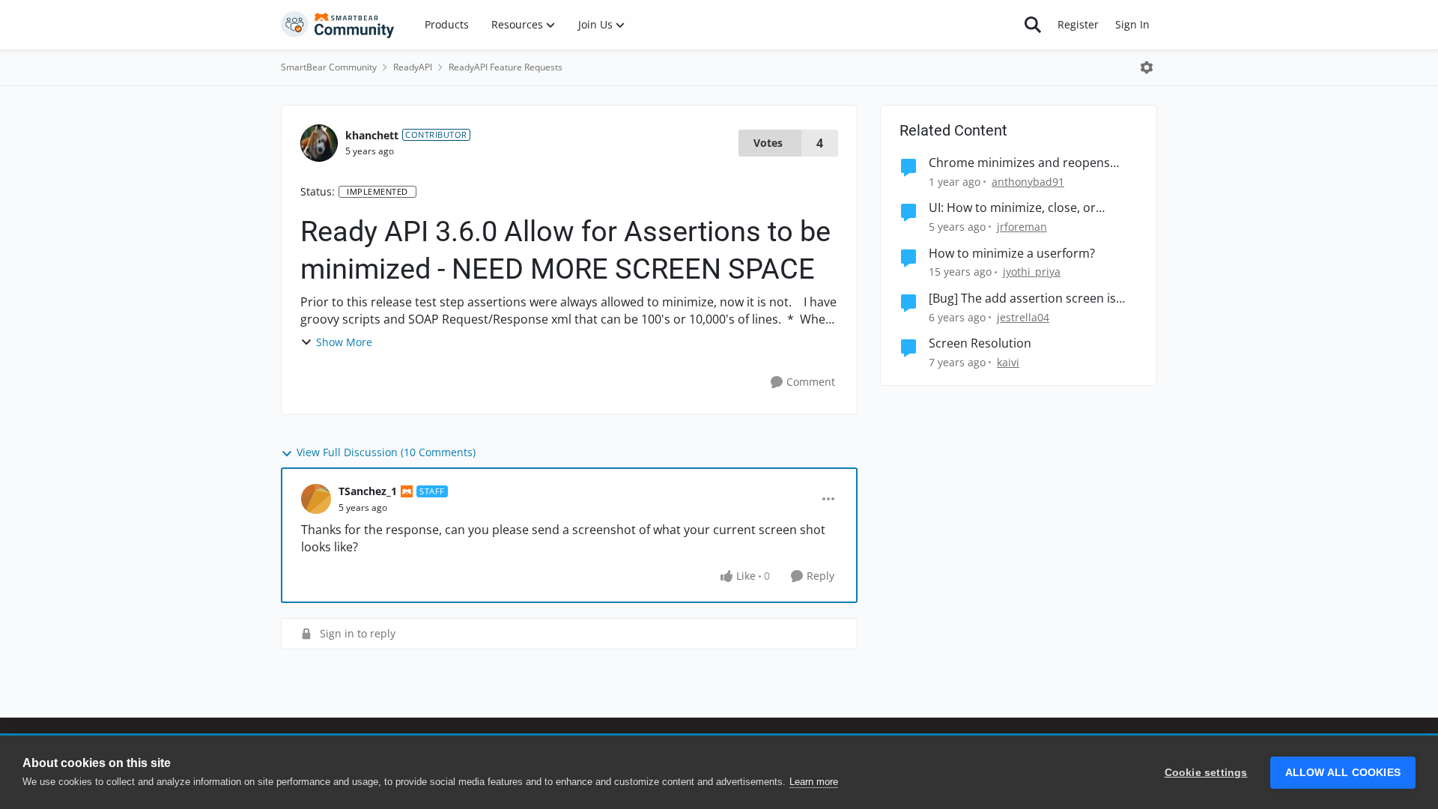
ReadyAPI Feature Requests (505, 67)
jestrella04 (1023, 317)
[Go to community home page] (338, 24)
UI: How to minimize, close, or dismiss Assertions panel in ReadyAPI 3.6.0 (1033, 208)
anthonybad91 (1028, 182)
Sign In (1132, 24)
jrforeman (1022, 226)
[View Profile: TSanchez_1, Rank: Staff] (316, 499)
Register (1078, 24)
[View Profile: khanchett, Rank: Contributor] (319, 143)
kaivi (1008, 362)
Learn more (813, 781)
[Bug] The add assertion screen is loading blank (1022, 298)
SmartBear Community (329, 67)
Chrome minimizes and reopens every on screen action (1019, 163)
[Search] (1033, 25)
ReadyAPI (412, 67)
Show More (344, 342)
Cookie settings (1206, 772)
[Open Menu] (1146, 67)
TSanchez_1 (368, 491)
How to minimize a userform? (1012, 253)
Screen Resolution (980, 343)
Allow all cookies (1343, 772)
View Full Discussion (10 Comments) (386, 452)
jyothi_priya (1032, 271)
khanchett (371, 135)
